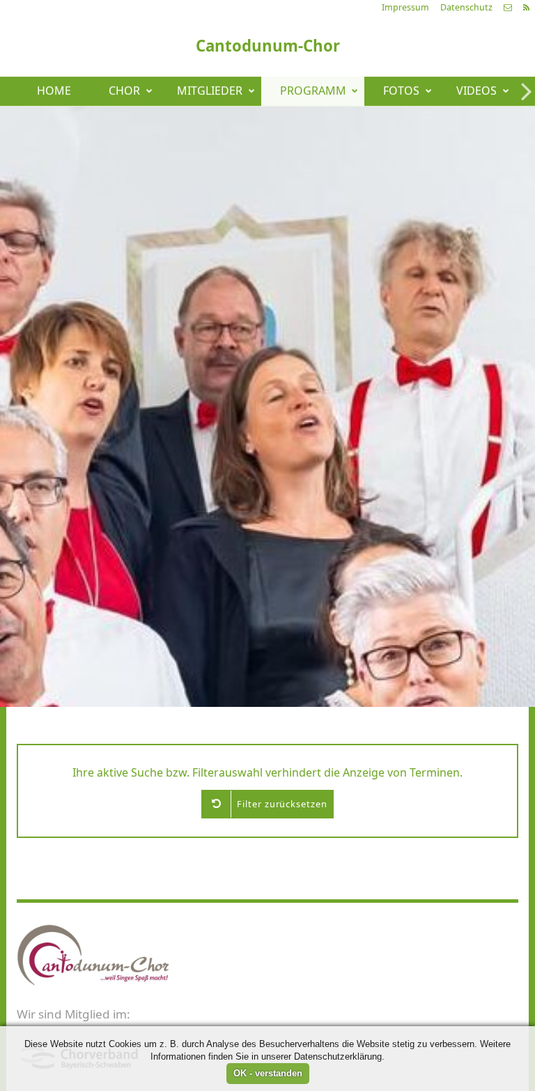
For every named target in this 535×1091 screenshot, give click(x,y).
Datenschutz (466, 7)
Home (54, 91)
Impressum (405, 7)
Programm (313, 91)
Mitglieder (209, 91)
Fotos (401, 91)
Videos (476, 91)
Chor (124, 91)
